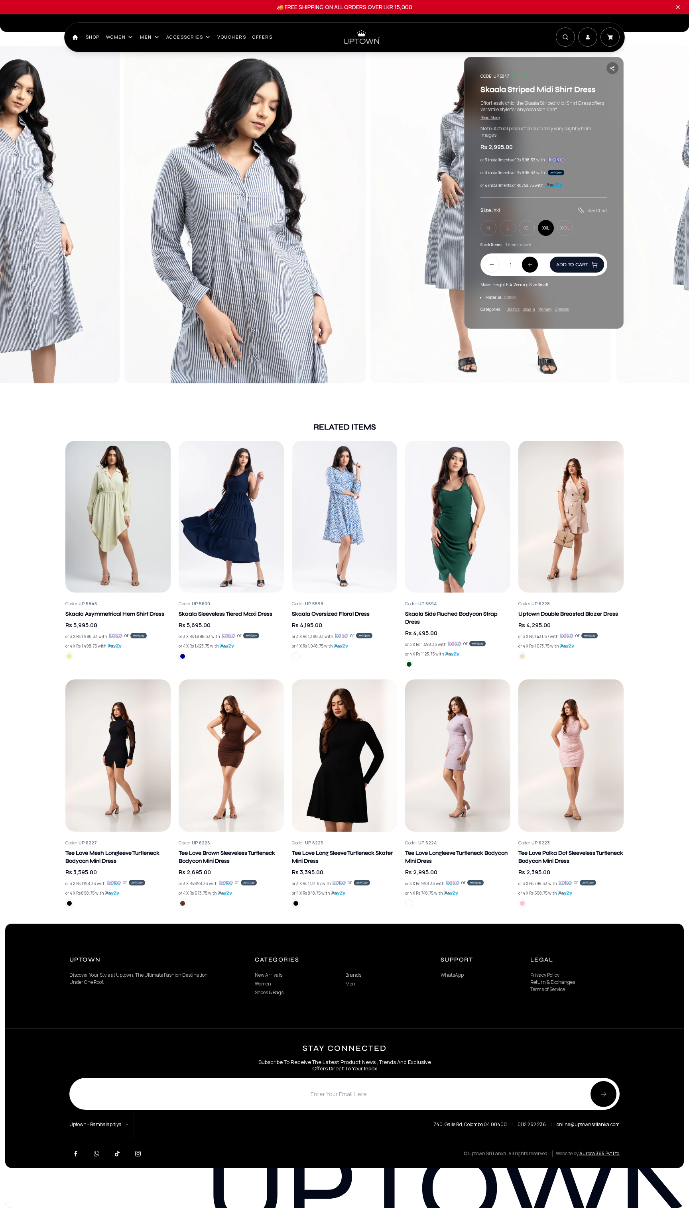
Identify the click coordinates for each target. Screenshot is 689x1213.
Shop (93, 37)
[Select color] (69, 656)
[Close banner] (678, 7)
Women (116, 37)
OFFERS (262, 37)
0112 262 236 (532, 1124)
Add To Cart (572, 264)
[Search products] (565, 37)
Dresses (562, 309)
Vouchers (231, 37)
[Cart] (610, 37)
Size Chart (597, 210)
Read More (490, 117)
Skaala (529, 309)
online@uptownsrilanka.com (588, 1124)
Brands (513, 309)
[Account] (587, 37)
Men (146, 37)
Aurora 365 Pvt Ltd (599, 1153)
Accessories (184, 37)
